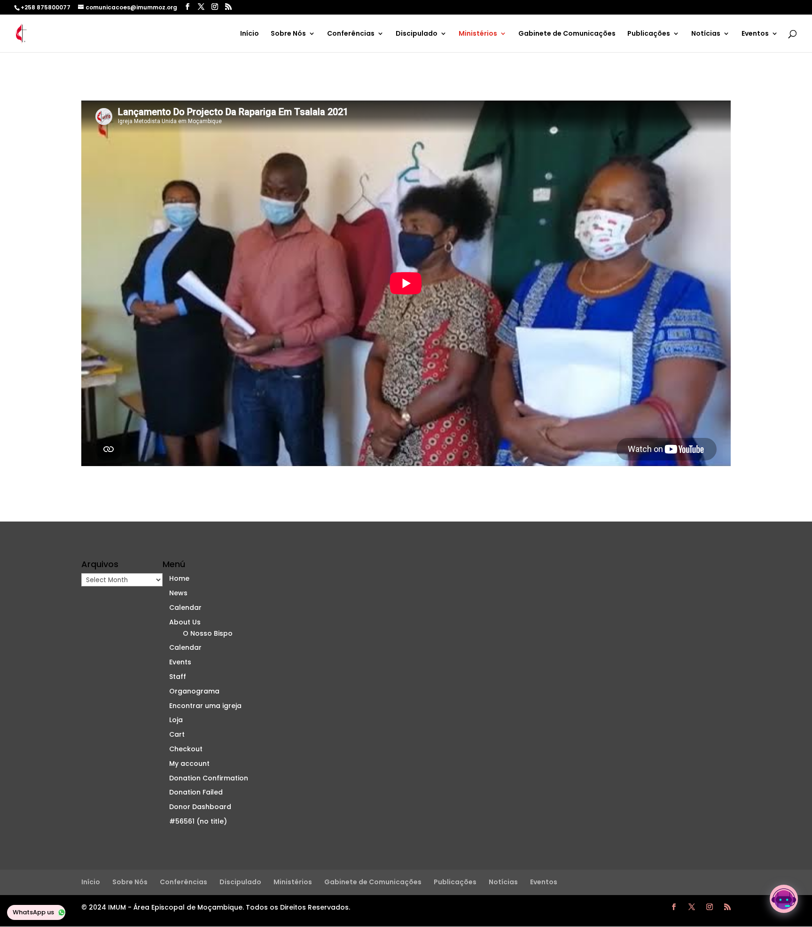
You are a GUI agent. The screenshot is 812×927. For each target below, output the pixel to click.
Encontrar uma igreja (206, 705)
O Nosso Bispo (208, 633)
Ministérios (478, 34)
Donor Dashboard (200, 806)
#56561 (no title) (198, 821)
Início (249, 34)
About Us (185, 622)
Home (179, 578)
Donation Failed (196, 792)
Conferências (351, 34)
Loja (176, 719)
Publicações (648, 34)
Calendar (185, 607)
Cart (177, 734)
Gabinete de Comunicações (567, 34)
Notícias (705, 34)
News (178, 593)
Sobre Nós (288, 34)
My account (189, 763)
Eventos (755, 34)
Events (180, 662)
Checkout (186, 749)
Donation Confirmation (208, 778)
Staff (177, 676)
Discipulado (416, 34)
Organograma (194, 691)
